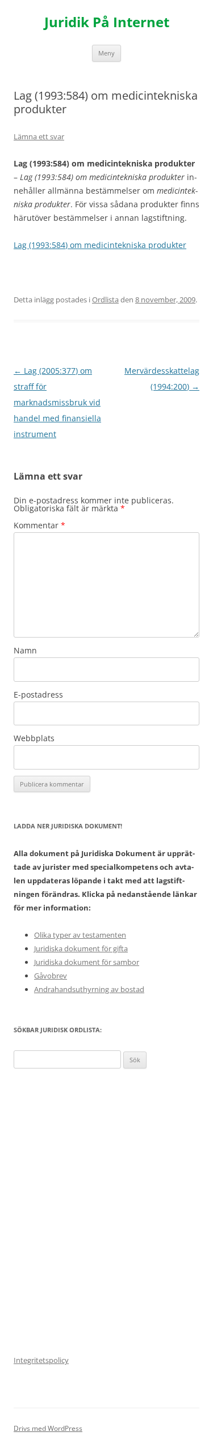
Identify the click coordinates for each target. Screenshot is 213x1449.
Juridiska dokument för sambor (86, 962)
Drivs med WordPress (48, 1428)
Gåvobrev (50, 976)
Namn (25, 650)
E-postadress (38, 694)
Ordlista (105, 299)
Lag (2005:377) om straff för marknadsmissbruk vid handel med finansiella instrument (57, 402)
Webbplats (34, 738)
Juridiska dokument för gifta (81, 948)
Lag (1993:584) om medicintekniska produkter (100, 245)
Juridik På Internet (106, 22)
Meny (106, 53)
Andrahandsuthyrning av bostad (89, 989)
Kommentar (39, 525)
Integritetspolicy (41, 1360)
